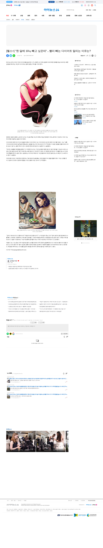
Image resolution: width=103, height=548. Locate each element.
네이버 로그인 (8, 334)
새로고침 (18, 297)
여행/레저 (17, 19)
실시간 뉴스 (77, 94)
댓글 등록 (65, 333)
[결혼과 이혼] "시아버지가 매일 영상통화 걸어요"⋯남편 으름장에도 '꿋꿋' (56, 304)
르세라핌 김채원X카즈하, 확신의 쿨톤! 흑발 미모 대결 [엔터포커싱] (24, 304)
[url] (92, 55)
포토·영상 (88, 10)
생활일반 (33, 19)
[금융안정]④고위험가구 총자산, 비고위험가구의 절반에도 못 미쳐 (23, 268)
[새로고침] (64, 373)
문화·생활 (52, 16)
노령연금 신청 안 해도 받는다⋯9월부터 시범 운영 (20, 306)
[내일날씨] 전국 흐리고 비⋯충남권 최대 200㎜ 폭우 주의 (28, 2)
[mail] (90, 55)
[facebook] (7, 55)
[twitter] (10, 55)
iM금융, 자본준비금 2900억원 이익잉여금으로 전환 (20, 266)
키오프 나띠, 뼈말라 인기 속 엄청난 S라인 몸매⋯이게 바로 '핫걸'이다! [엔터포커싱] (27, 309)
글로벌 (68, 16)
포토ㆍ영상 (13, 500)
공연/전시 (8, 19)
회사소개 (70, 500)
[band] (14, 55)
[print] (95, 55)
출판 (13, 19)
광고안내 (83, 500)
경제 (28, 16)
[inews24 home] (13, 504)
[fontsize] (87, 55)
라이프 (22, 19)
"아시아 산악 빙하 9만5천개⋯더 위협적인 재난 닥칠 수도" (53, 309)
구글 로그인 (13, 334)
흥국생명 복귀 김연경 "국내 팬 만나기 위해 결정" (51, 311)
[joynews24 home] (94, 504)
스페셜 (94, 10)
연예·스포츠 (78, 16)
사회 (43, 16)
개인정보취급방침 (91, 500)
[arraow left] (8, 441)
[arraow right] (66, 441)
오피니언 (89, 16)
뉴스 (8, 500)
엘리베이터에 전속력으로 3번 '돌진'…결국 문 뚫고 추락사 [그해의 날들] (25, 311)
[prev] (75, 239)
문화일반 (27, 19)
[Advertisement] (21, 414)
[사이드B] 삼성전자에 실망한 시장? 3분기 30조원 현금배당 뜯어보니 (24, 301)
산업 (21, 16)
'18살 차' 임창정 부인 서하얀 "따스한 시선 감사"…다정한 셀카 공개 (55, 301)
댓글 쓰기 (83, 55)
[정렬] (66, 373)
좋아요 (18, 261)
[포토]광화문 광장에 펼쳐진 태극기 (47, 306)
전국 (60, 16)
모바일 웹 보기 (81, 504)
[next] (95, 239)
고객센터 (76, 500)
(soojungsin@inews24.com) (19, 249)
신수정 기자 (13, 261)
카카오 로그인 (10, 334)
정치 (36, 16)
